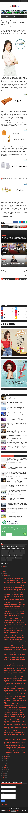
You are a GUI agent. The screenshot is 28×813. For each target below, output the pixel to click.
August (5, 758)
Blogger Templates (18, 810)
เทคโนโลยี (13, 555)
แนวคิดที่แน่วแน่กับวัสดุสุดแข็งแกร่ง (11, 632)
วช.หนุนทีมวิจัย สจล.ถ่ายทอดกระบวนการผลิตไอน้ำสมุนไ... (15, 643)
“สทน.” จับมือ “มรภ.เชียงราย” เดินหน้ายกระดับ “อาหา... (15, 709)
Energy (17, 546)
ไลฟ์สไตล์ (12, 557)
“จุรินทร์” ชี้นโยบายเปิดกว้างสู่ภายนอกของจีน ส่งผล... (14, 705)
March (5, 767)
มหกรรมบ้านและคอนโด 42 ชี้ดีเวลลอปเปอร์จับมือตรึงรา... (15, 676)
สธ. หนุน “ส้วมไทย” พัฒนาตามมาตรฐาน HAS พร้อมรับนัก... (14, 694)
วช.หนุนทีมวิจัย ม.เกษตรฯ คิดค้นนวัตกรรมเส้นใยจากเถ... (15, 589)
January (5, 771)
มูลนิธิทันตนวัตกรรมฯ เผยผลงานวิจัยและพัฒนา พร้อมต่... (15, 670)
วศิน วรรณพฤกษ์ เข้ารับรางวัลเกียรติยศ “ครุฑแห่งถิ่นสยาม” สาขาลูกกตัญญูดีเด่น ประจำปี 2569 (16, 515)
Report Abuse (4, 804)
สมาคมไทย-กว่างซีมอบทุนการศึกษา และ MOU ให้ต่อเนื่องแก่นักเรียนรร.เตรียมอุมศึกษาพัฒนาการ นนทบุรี (16, 447)
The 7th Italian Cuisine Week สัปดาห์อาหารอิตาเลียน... (14, 657)
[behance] (26, 1)
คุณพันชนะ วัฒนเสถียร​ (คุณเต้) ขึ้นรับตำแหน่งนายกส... (15, 584)
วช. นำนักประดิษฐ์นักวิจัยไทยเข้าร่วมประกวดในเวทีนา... (15, 664)
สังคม (20, 557)
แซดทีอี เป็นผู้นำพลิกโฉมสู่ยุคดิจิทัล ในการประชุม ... (14, 678)
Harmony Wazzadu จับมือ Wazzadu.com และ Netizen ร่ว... (15, 641)
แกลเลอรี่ (3, 555)
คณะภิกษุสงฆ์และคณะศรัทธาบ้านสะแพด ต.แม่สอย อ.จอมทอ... (15, 681)
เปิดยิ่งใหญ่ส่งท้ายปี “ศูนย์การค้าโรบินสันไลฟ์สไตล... (14, 618)
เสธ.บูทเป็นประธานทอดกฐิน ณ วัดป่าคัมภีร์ (12, 710)
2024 (4, 570)
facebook (25, 279)
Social (15, 550)
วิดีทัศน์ (16, 557)
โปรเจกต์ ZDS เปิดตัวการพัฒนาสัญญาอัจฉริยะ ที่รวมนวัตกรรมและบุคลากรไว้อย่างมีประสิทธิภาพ (15, 418)
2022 (4, 573)
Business (8, 546)
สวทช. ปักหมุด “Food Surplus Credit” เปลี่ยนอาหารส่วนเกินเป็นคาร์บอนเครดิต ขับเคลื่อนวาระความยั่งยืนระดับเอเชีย (16, 504)
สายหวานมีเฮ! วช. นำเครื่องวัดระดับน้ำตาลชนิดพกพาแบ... (14, 722)
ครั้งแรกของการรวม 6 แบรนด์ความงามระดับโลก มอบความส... (14, 597)
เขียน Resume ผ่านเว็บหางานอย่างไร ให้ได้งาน (14, 402)
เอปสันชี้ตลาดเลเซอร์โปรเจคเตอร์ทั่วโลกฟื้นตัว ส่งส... (14, 608)
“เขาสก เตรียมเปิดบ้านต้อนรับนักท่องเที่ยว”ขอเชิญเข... (14, 622)
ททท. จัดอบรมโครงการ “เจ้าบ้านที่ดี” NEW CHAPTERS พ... (15, 749)
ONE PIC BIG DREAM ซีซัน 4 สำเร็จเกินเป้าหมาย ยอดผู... (14, 609)
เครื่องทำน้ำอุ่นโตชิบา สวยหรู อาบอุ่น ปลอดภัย (13, 698)
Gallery (8, 548)
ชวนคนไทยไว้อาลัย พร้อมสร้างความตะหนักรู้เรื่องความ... (15, 653)
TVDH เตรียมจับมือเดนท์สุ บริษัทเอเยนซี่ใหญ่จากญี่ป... (14, 606)
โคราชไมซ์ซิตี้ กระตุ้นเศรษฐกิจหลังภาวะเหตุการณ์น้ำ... (15, 688)
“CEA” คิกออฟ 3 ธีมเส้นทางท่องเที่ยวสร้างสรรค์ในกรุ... (14, 683)
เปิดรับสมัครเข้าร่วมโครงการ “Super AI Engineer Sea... (15, 686)
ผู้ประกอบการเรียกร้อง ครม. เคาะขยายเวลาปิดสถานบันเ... (15, 601)
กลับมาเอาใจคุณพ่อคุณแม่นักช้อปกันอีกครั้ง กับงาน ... (14, 630)
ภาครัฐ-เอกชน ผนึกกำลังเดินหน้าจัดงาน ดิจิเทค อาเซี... (14, 734)
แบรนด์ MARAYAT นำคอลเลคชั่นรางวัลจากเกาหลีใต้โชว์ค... (15, 666)
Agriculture (3, 546)
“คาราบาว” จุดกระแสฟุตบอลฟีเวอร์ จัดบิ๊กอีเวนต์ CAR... (14, 696)
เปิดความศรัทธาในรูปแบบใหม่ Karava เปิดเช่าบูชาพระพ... (15, 727)
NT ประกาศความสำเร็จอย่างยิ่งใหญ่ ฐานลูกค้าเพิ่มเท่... (14, 580)
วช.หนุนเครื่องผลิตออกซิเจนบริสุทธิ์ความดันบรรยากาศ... (15, 591)
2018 (4, 779)
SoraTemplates (7, 810)
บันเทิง (21, 555)
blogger (16, 279)
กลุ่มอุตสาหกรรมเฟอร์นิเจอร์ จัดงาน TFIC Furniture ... (14, 716)
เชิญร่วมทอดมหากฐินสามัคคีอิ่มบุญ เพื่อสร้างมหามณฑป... (15, 737)
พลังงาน (3, 557)
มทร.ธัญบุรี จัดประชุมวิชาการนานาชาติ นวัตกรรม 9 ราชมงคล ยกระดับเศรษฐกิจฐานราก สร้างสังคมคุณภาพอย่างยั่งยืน (16, 414)
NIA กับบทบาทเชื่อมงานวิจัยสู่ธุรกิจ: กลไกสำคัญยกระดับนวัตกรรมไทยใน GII (16, 486)
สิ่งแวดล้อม (4, 559)
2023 (4, 571)
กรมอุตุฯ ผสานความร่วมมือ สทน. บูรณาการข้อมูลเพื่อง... (15, 617)
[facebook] (19, 1)
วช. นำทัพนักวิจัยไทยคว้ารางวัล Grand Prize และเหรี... (14, 651)
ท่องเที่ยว (8, 555)
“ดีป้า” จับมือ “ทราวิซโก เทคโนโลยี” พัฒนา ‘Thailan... (14, 620)
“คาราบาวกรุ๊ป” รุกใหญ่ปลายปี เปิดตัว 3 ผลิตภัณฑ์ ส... (14, 712)
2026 (4, 566)
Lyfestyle (7, 550)
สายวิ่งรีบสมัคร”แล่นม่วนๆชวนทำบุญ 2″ (11, 692)
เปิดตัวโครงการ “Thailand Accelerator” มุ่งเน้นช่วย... (14, 594)
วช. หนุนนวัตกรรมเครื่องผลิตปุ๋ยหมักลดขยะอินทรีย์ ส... (14, 718)
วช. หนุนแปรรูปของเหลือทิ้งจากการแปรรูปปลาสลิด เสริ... (15, 700)
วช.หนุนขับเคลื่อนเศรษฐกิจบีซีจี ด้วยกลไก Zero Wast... (14, 736)
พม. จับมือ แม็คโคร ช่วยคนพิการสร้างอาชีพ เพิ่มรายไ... (14, 729)
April (5, 765)
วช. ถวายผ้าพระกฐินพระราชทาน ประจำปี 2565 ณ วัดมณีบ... (15, 725)
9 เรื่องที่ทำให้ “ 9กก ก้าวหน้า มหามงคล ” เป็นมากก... (14, 602)
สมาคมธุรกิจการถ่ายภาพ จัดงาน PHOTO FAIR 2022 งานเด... (15, 655)
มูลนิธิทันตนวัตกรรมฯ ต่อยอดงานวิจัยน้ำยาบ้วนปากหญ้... (15, 685)
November (6, 577)
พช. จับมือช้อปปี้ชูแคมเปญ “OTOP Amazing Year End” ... (15, 587)
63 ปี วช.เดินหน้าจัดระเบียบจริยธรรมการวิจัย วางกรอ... (15, 752)
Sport (19, 550)
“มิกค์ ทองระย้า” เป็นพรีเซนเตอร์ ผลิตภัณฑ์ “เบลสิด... (14, 634)
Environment (4, 548)
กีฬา (19, 553)
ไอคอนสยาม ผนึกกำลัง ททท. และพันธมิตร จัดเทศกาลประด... (15, 740)
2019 (4, 777)
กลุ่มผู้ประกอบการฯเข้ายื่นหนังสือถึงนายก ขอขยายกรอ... (15, 702)
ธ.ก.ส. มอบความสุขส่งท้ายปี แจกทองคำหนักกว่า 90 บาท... (15, 649)
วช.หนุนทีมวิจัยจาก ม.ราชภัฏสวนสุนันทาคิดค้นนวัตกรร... (15, 592)
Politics (11, 550)
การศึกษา (15, 553)
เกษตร (23, 553)
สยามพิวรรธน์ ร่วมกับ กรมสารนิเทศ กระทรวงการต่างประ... (14, 674)
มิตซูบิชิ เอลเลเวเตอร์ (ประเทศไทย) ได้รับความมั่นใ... (14, 639)
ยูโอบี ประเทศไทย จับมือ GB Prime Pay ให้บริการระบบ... (15, 703)
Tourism (3, 553)
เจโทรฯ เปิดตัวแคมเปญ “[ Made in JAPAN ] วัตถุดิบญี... (14, 747)
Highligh (18, 548)
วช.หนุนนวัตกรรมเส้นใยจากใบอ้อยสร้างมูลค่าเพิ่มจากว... (15, 645)
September (6, 756)
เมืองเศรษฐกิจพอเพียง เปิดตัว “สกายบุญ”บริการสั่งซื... (14, 613)
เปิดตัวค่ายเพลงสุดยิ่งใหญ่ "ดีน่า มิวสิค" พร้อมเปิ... (13, 730)
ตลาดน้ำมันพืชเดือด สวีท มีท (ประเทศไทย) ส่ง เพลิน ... (14, 578)
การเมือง (10, 553)
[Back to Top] (18, 808)
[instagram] (25, 1)
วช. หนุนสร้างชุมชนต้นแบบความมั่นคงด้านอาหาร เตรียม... (14, 661)
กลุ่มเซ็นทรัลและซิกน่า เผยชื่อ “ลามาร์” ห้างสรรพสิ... (14, 659)
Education (12, 546)
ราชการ (7, 557)
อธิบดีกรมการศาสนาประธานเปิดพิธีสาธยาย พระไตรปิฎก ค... (15, 624)
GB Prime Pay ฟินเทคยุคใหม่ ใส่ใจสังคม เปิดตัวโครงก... (14, 627)
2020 (4, 775)
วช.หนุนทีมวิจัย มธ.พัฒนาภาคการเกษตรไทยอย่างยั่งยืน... (15, 690)
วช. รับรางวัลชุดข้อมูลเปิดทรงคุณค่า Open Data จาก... (14, 719)
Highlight (19, 26)
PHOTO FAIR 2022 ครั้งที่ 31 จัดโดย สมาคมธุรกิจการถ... (14, 628)
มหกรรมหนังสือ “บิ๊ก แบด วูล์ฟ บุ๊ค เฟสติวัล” (12, 615)
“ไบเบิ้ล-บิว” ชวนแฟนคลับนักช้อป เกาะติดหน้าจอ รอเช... (15, 732)
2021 (4, 773)
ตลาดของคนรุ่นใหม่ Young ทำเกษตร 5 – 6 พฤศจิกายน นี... (14, 743)
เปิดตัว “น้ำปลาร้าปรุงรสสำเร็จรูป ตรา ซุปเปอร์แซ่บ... (14, 611)
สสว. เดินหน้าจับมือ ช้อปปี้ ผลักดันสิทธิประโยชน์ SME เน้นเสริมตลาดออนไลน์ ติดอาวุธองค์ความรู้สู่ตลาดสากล (16, 408)
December (6, 575)
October (5, 754)
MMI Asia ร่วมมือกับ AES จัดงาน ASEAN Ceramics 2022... (15, 647)
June (5, 762)
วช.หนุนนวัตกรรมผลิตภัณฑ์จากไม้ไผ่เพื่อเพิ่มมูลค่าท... (14, 672)
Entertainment (22, 546)
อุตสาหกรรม (9, 559)
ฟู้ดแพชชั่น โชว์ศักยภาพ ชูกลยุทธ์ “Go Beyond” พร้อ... (14, 714)
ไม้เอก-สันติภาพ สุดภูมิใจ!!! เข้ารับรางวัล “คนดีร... (14, 750)
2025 (4, 568)
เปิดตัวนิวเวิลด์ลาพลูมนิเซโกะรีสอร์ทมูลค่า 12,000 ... (14, 635)
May (4, 763)
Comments (21, 455)
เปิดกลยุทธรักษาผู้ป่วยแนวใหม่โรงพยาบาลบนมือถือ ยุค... (15, 637)
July (4, 760)
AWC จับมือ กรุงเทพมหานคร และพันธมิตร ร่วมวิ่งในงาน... (15, 599)
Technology (23, 550)
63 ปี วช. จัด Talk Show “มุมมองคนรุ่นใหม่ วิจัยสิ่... (13, 745)
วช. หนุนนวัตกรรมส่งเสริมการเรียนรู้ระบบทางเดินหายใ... (15, 582)
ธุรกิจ (17, 555)
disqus (21, 279)
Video (7, 553)
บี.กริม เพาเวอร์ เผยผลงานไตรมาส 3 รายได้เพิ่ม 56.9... (14, 585)
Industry (3, 550)
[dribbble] (23, 1)
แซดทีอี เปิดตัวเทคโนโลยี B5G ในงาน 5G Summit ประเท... (15, 668)
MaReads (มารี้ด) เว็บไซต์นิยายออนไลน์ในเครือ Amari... (15, 604)
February (6, 769)
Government (13, 548)
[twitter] (21, 1)
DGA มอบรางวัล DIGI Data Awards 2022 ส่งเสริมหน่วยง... (15, 707)
